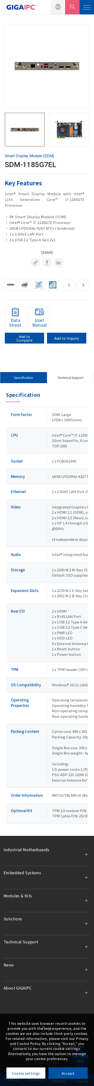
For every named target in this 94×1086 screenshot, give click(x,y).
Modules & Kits (18, 896)
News (9, 965)
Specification (23, 377)
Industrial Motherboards (26, 849)
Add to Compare (24, 338)
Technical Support (70, 377)
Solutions (13, 919)
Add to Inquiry (66, 338)
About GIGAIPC (18, 988)
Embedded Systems (22, 872)
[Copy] (35, 262)
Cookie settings (26, 1073)
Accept (68, 1073)
